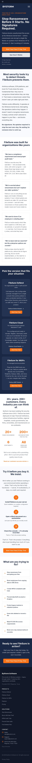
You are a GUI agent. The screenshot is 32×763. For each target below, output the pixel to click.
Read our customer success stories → (16, 461)
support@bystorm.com (10, 738)
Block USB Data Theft (8, 715)
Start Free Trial (16, 312)
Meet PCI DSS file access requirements (14, 623)
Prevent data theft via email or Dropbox (16, 598)
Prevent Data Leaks (7, 721)
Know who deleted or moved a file (16, 614)
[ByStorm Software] (8, 6)
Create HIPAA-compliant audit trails (16, 590)
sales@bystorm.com (9, 734)
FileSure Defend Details (15, 308)
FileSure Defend (6, 692)
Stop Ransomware (7, 712)
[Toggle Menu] (29, 6)
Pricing (4, 704)
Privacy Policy (6, 759)
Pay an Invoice (6, 746)
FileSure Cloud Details (15, 346)
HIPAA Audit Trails (6, 718)
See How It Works (16, 55)
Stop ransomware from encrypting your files (14, 573)
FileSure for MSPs (7, 698)
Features (4, 701)
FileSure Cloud (6, 695)
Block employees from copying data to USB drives (16, 581)
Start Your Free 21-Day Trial (16, 49)
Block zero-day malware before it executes (17, 631)
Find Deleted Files (7, 724)
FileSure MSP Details (15, 382)
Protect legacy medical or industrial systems (15, 606)
